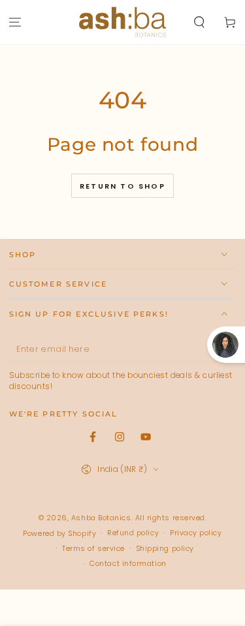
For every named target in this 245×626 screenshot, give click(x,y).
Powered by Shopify (59, 534)
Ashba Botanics (101, 518)
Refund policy (133, 533)
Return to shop (122, 186)
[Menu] (15, 22)
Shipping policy (165, 549)
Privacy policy (196, 533)
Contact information (128, 564)
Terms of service (93, 549)
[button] (199, 22)
